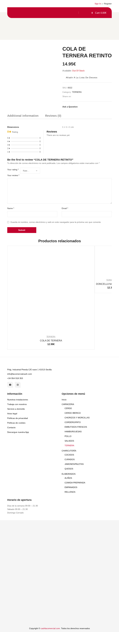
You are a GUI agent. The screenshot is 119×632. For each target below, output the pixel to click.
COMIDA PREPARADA (75, 482)
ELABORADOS (68, 474)
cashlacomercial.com (50, 628)
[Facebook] (10, 385)
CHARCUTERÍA (69, 451)
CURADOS (70, 459)
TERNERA (77, 92)
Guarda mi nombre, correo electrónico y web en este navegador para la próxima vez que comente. (55, 222)
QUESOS (69, 469)
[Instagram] (18, 385)
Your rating (13, 169)
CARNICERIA (68, 404)
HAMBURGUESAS (73, 431)
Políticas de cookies (16, 423)
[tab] (22, 116)
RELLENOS (70, 492)
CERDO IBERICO (73, 413)
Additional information (22, 115)
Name (10, 208)
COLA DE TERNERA (51, 340)
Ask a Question (70, 107)
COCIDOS (69, 455)
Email (65, 208)
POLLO (68, 436)
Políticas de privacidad (17, 418)
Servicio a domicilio (16, 409)
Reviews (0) (53, 115)
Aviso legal (12, 413)
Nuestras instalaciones (17, 399)
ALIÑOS (68, 478)
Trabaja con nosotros (17, 404)
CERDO (68, 408)
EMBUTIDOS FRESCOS (76, 427)
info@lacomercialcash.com (19, 374)
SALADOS (69, 441)
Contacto (11, 427)
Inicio (64, 399)
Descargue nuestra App (18, 432)
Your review (13, 175)
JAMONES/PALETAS (74, 464)
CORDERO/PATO (73, 422)
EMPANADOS (71, 487)
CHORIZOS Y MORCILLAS (77, 417)
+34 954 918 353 (15, 378)
